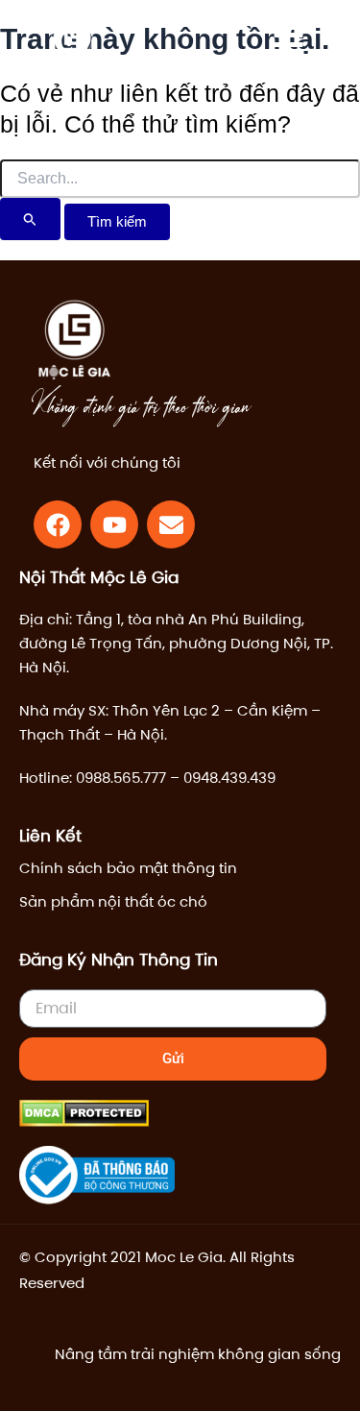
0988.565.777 (121, 777)
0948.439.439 (229, 777)
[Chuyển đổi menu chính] (288, 45)
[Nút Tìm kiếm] (30, 219)
